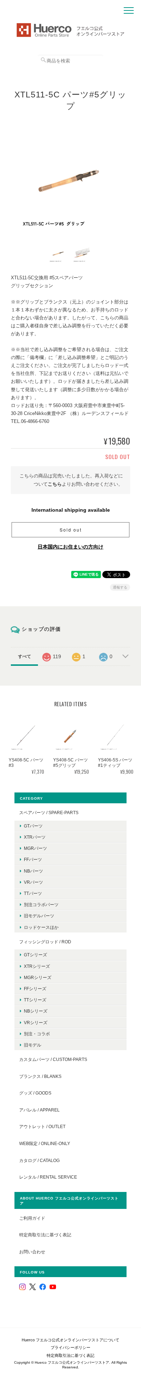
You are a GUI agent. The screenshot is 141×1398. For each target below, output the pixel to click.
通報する (120, 587)
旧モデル (32, 1045)
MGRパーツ (35, 848)
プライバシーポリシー (70, 1347)
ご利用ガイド (32, 1218)
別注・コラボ (37, 1033)
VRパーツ (33, 882)
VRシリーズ (35, 1022)
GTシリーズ (35, 954)
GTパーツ (33, 825)
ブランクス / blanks (40, 1076)
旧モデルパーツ (39, 915)
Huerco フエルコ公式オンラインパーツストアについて (70, 1340)
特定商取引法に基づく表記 (45, 1234)
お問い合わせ (32, 1251)
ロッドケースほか (41, 927)
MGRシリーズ (37, 977)
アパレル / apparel (39, 1110)
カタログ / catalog (39, 1160)
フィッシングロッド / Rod (45, 941)
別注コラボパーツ (41, 904)
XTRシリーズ (37, 966)
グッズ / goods (35, 1093)
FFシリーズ (35, 988)
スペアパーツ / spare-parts (48, 812)
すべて (24, 656)
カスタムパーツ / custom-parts (53, 1059)
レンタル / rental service (48, 1177)
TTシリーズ (35, 999)
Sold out (71, 530)
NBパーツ (33, 871)
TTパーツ (33, 893)
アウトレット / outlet (42, 1126)
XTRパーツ (35, 837)
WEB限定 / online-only (44, 1143)
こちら (55, 484)
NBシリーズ (35, 1011)
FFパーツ (33, 859)
